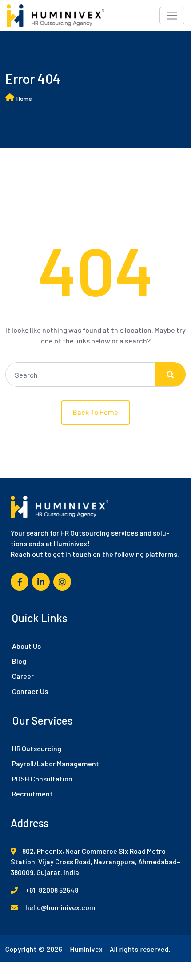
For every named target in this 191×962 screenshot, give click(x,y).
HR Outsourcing (36, 748)
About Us (26, 646)
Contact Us (30, 691)
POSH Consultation (42, 778)
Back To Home (95, 412)
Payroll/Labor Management (55, 763)
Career (23, 676)
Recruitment (32, 793)
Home (24, 98)
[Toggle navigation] (171, 15)
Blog (19, 661)
